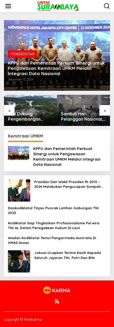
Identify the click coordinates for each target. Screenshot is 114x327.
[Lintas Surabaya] (58, 5)
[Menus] (8, 6)
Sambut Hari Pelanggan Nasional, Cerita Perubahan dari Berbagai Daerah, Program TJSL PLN (82, 116)
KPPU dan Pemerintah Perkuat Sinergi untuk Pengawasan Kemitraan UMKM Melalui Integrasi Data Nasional (56, 68)
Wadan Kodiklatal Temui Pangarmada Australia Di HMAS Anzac (52, 240)
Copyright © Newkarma (23, 319)
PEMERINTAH (22, 53)
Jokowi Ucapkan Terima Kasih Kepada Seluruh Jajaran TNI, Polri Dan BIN (67, 255)
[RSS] (57, 301)
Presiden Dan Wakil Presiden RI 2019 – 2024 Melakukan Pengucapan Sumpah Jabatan (67, 184)
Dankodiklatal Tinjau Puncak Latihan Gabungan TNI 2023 (53, 210)
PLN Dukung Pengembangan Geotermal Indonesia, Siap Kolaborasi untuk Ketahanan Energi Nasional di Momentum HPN (30, 116)
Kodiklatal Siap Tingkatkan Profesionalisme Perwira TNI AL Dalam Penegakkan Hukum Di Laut (53, 225)
